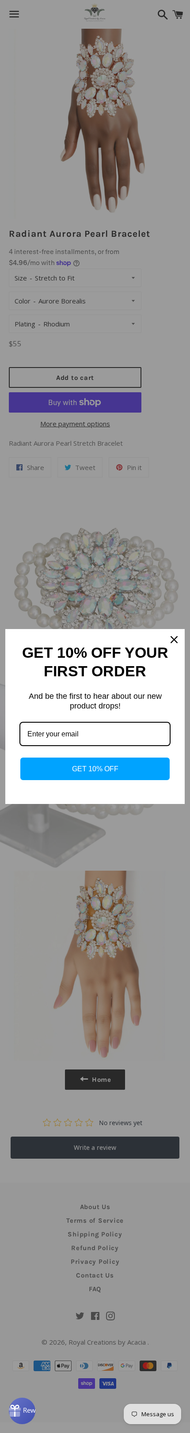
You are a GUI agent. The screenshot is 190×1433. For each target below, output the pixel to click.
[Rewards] (22, 1411)
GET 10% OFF (95, 769)
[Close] (174, 639)
